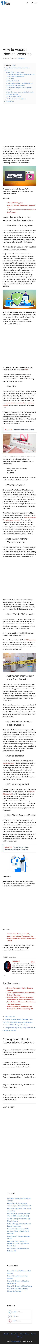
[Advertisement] (19, 25)
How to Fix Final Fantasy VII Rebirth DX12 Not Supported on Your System (18, 1243)
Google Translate (8, 763)
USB (11, 1022)
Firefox (7, 1019)
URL (7, 1022)
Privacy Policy (24, 1334)
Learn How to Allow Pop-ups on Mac (20, 936)
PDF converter (31, 640)
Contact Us (14, 1334)
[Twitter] (34, 962)
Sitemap (19, 1337)
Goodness (16, 961)
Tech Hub (8, 1017)
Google (13, 1019)
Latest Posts (12, 957)
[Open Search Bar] (27, 3)
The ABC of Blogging (14, 203)
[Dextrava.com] (5, 3)
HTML (31, 1019)
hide (14, 65)
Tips (13, 1017)
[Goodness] (7, 971)
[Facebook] (32, 962)
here (26, 370)
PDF (4, 1022)
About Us (6, 1334)
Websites (29, 1022)
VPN (23, 1022)
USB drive (17, 1022)
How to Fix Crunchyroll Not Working (19, 1286)
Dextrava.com (15, 1341)
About (5, 957)
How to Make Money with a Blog (16, 1025)
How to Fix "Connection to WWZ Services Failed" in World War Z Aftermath (18, 1231)
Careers (33, 1334)
